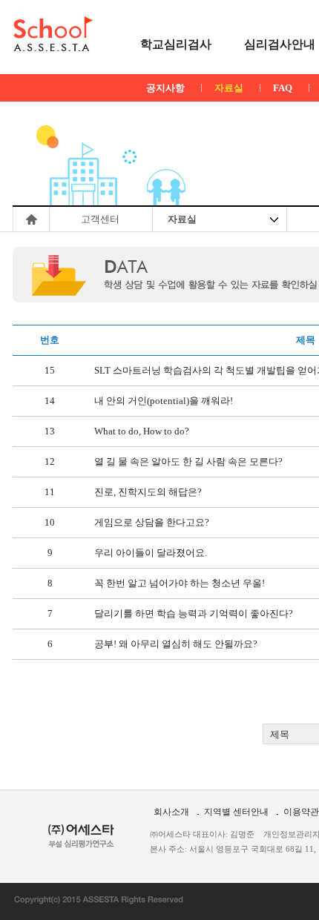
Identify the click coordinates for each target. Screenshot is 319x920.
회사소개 (171, 812)
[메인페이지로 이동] (53, 34)
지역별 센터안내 (236, 812)
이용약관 (301, 812)
